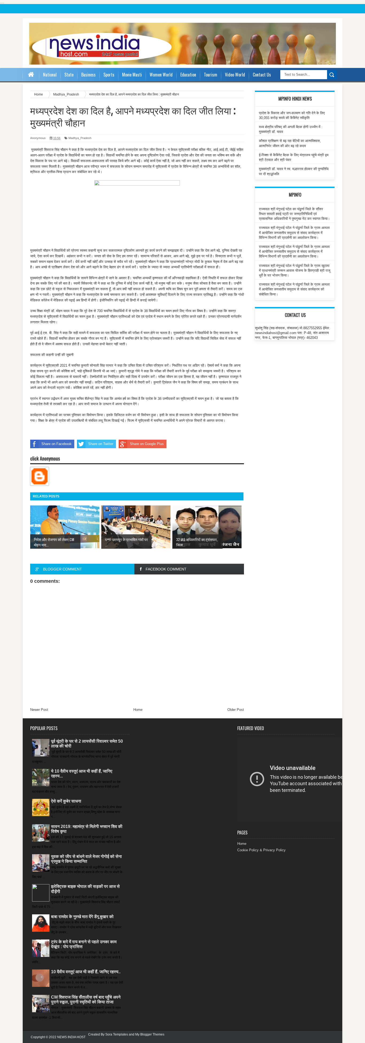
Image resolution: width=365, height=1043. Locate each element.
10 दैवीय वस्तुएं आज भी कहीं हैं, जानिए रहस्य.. (86, 971)
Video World (235, 74)
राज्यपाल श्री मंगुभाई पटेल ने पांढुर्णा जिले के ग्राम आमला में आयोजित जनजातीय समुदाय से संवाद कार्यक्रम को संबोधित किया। (294, 289)
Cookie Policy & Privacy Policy (261, 850)
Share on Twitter (100, 444)
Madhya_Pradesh (79, 138)
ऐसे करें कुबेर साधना (66, 801)
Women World (161, 74)
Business (88, 74)
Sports (108, 74)
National (50, 74)
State (68, 74)
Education (188, 74)
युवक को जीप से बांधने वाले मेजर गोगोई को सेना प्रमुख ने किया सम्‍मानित (86, 859)
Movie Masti (132, 74)
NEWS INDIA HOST (71, 1037)
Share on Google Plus (147, 444)
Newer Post (39, 710)
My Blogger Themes (149, 1034)
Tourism (210, 74)
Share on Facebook (56, 444)
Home (137, 710)
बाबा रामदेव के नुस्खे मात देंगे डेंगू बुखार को (82, 916)
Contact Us (262, 74)
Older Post (235, 710)
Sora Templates (116, 1034)
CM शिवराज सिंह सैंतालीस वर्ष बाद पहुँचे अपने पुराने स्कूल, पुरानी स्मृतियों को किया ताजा (86, 999)
